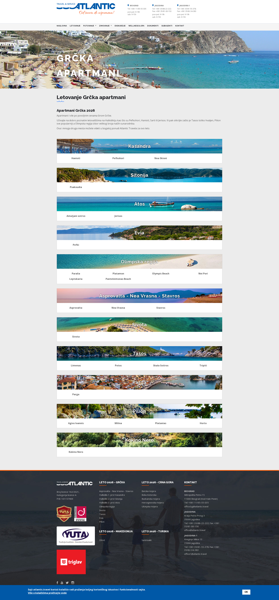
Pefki (76, 244)
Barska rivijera (149, 491)
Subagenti (166, 26)
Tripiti (203, 365)
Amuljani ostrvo (76, 216)
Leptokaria (75, 278)
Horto (203, 423)
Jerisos (118, 216)
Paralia (76, 273)
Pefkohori (118, 158)
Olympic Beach (160, 273)
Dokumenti (153, 26)
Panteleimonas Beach (118, 278)
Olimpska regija (107, 506)
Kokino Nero (76, 452)
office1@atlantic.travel (195, 553)
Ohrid (102, 540)
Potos (118, 365)
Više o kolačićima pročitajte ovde (47, 592)
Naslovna (62, 26)
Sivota (76, 336)
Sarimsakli (146, 540)
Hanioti (75, 158)
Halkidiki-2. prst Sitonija (110, 498)
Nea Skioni (160, 158)
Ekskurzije (120, 26)
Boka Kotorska (149, 494)
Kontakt (179, 26)
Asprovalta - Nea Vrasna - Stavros (116, 491)
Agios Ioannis (76, 423)
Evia (101, 517)
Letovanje (75, 26)
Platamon (118, 273)
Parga (75, 394)
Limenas (76, 365)
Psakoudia (76, 187)
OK (246, 592)
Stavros (160, 307)
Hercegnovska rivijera (153, 502)
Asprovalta (75, 307)
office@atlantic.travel (194, 530)
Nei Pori (203, 273)
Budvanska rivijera (151, 498)
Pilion (101, 521)
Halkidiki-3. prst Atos (109, 502)
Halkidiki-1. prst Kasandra (112, 494)
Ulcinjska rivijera (150, 506)
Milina (118, 423)
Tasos (102, 514)
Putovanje (88, 26)
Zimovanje (104, 26)
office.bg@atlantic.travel (196, 506)
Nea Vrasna (118, 307)
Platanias (160, 423)
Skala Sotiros (160, 365)
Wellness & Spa (136, 26)
